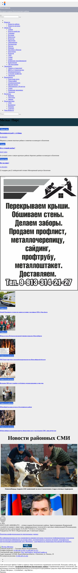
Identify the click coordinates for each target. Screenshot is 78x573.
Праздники (12, 51)
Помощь (11, 48)
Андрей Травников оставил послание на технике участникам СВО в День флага (24, 312)
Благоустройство (14, 31)
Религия (11, 53)
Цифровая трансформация (17, 61)
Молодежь (11, 40)
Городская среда (13, 79)
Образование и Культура (16, 86)
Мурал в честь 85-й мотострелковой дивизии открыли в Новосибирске (21, 336)
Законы (10, 99)
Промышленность (14, 72)
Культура (11, 39)
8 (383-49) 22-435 (19, 550)
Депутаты (11, 97)
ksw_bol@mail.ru (27, 552)
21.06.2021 (3, 167)
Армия (10, 29)
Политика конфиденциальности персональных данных (19, 534)
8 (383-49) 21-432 (22, 556)
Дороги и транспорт (15, 68)
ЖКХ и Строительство (16, 70)
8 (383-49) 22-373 (32, 550)
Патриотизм (12, 44)
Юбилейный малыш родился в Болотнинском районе (16, 407)
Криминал (11, 105)
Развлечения (12, 62)
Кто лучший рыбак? (7, 148)
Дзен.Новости (9, 110)
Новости (7, 22)
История (11, 35)
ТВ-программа (13, 64)
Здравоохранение (14, 83)
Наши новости (5, 8)
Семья (10, 57)
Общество (7, 28)
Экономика (8, 66)
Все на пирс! (4, 163)
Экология (11, 75)
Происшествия (9, 101)
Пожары (11, 107)
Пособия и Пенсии (14, 50)
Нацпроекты (8, 77)
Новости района (13, 24)
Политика (7, 94)
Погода (10, 46)
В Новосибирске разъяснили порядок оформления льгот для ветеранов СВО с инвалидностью (28, 430)
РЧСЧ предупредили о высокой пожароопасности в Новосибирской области (23, 359)
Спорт (10, 59)
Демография (12, 81)
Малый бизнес (13, 84)
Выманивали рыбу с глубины (11, 133)
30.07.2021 (3, 152)
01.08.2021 (3, 137)
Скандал (11, 108)
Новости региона (14, 26)
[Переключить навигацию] (1, 15)
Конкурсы (11, 37)
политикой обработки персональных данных (31, 566)
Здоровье (11, 33)
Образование (12, 42)
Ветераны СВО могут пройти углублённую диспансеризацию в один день (21, 383)
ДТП (9, 103)
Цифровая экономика (15, 90)
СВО (10, 55)
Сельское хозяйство (15, 73)
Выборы (11, 96)
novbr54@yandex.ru (40, 552)
